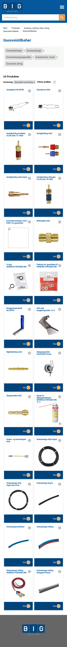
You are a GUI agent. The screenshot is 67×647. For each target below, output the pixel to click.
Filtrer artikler (44, 82)
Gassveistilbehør (30, 31)
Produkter (16, 28)
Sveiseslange (33, 50)
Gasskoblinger (14, 50)
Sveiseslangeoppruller (18, 57)
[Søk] (62, 17)
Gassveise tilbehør (11, 31)
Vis (24, 125)
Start (5, 28)
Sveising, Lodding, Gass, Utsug (37, 28)
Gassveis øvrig (14, 63)
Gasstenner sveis (45, 57)
